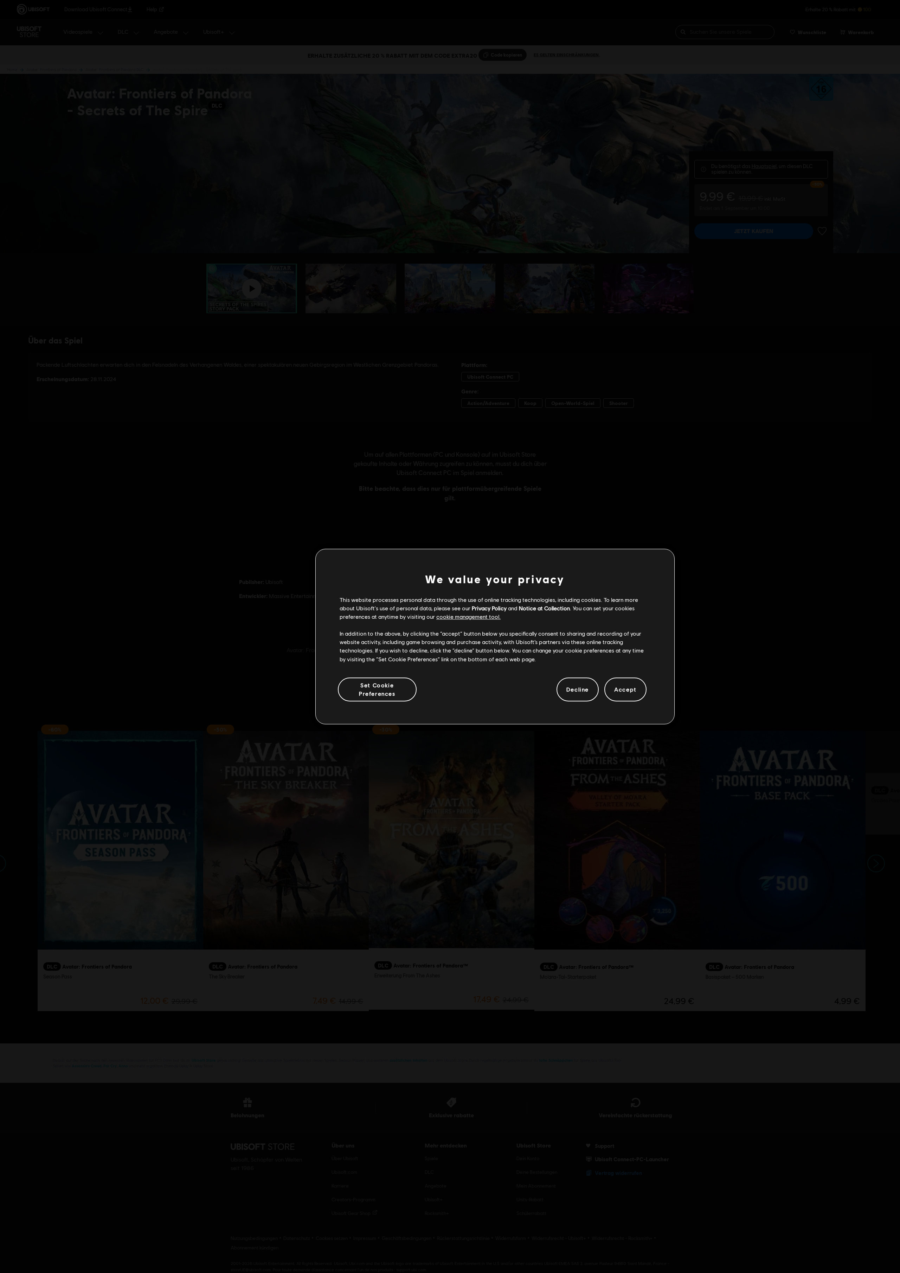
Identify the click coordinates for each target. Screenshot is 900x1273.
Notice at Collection (544, 608)
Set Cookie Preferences (377, 689)
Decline (577, 689)
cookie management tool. (468, 616)
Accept (625, 689)
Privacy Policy (489, 608)
